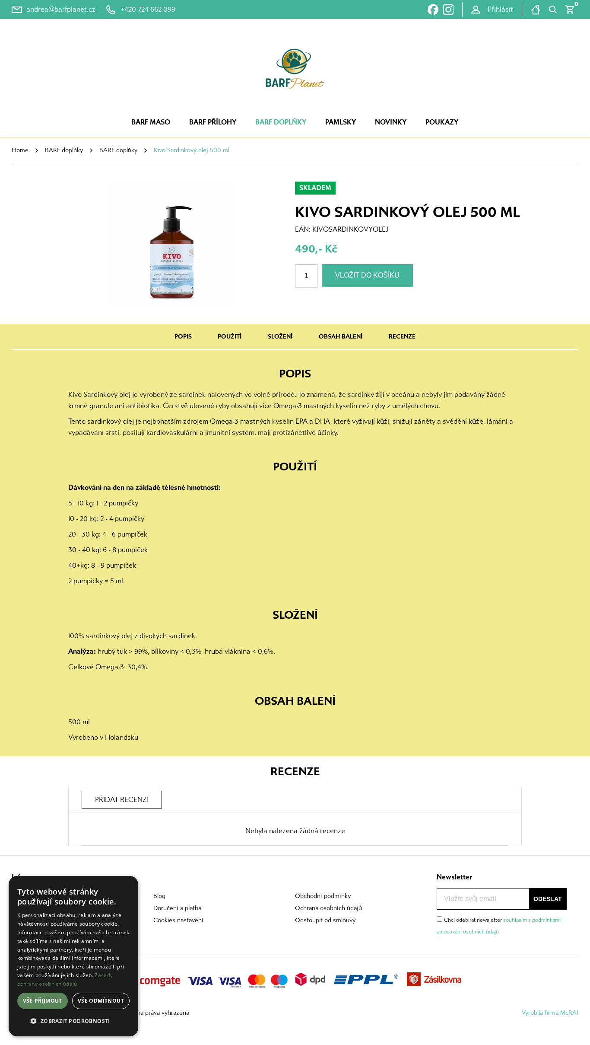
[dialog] (73, 956)
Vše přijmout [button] (42, 1000)
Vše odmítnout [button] (101, 1000)
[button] (73, 1021)
